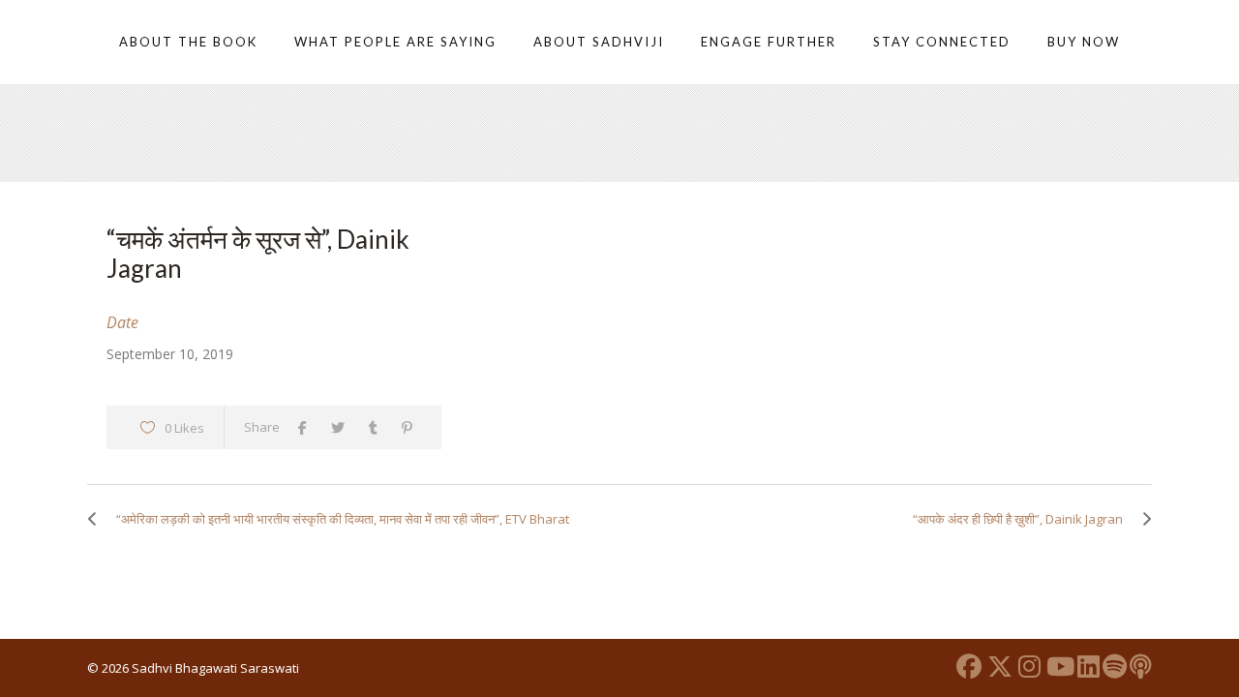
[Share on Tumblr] (378, 427)
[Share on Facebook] (307, 427)
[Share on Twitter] (342, 427)
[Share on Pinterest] (412, 427)
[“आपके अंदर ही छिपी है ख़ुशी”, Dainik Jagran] (1142, 519)
